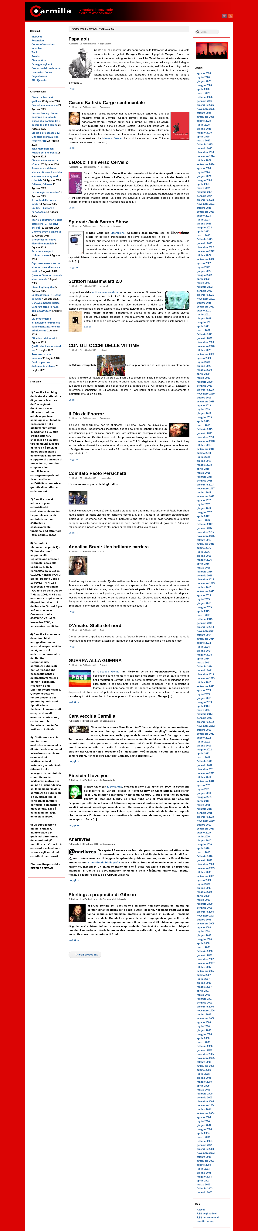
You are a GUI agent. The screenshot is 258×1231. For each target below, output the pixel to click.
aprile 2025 (203, 136)
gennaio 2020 (204, 385)
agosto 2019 (204, 405)
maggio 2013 (204, 702)
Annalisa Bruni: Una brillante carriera (109, 546)
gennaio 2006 (204, 1050)
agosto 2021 (204, 310)
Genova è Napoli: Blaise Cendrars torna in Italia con (45, 306)
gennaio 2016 (204, 575)
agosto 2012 (204, 737)
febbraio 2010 (204, 856)
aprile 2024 (203, 184)
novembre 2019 (206, 393)
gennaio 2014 (204, 670)
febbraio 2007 (204, 998)
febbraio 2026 (204, 97)
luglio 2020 (203, 362)
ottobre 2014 (204, 634)
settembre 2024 (205, 164)
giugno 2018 (204, 460)
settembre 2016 (205, 544)
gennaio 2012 (204, 765)
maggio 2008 (204, 939)
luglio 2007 (203, 979)
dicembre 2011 (205, 769)
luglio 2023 (203, 219)
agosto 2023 (204, 215)
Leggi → (74, 88)
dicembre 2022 (205, 247)
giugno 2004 (204, 1125)
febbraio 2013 (204, 714)
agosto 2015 (204, 595)
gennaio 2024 (204, 196)
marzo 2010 (203, 852)
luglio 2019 (203, 409)
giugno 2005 (204, 1077)
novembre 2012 (206, 725)
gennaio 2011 (204, 812)
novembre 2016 (206, 536)
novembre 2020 (206, 346)
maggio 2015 (204, 607)
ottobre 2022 (204, 255)
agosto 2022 (204, 263)
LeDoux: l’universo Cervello (99, 162)
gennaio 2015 (204, 623)
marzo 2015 (203, 615)
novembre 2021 (206, 298)
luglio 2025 (203, 124)
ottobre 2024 (204, 160)
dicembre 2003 (205, 1149)
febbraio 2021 (204, 334)
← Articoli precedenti (84, 954)
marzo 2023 (203, 235)
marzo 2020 (203, 377)
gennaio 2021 (204, 338)
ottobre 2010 (204, 824)
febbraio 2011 (204, 808)
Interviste (37, 48)
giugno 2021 (204, 318)
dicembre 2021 (205, 294)
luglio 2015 (203, 599)
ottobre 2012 (204, 729)
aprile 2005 (203, 1085)
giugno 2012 (204, 745)
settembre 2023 (205, 211)
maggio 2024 (204, 180)
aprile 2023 (203, 231)
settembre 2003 (205, 1160)
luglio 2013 (203, 694)
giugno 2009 (204, 888)
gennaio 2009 (204, 907)
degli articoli (207, 1213)
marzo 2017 (203, 520)
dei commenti (208, 1217)
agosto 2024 (204, 168)
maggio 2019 (204, 417)
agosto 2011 (204, 785)
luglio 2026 (203, 77)
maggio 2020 (204, 370)
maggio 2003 (204, 1176)
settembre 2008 (205, 923)
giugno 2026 (204, 81)
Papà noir (79, 39)
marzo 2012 (203, 757)
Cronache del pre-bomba (46, 68)
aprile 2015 (203, 611)
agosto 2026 (204, 73)
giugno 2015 (204, 603)
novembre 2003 (206, 1153)
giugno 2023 (204, 223)
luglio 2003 (203, 1168)
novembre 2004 (206, 1105)
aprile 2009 (203, 895)
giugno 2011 (204, 793)
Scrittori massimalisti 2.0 (95, 281)
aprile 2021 (203, 326)
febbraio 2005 (204, 1093)
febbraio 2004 (204, 1141)
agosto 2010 (204, 832)
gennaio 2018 (204, 480)
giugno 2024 (204, 176)
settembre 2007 (205, 971)
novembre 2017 (206, 488)
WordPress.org (205, 1221)
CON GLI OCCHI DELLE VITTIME (104, 345)
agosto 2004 (204, 1117)
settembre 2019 (205, 401)
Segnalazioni (105, 43)
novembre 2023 (206, 203)
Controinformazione (43, 44)
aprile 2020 (203, 373)
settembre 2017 (205, 496)
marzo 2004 (203, 1137)
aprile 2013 (203, 706)
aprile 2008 (203, 943)
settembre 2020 (205, 354)
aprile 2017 (203, 516)
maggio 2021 (204, 322)
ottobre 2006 (204, 1014)
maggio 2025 (204, 132)
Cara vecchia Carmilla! (93, 716)
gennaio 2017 (204, 528)
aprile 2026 (203, 89)
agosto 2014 (204, 642)
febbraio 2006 (204, 1046)
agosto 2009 (204, 880)
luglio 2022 (203, 267)
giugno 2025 (204, 128)
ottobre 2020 (204, 350)
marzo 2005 (203, 1089)
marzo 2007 (203, 994)
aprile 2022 (203, 279)
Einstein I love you (89, 775)
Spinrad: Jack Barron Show (98, 221)
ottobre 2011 (204, 777)
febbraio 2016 (204, 571)
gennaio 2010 (204, 860)
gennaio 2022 (204, 290)
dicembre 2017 (205, 484)
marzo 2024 (203, 188)
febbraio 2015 (204, 619)
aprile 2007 (203, 990)
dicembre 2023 (205, 199)
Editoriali (103, 349)
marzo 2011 (203, 805)
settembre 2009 (205, 876)
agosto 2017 (204, 500)
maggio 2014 (204, 654)
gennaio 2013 (204, 718)
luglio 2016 (203, 551)
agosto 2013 (204, 690)
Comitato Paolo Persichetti (97, 473)
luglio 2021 (203, 314)
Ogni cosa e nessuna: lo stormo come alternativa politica (46, 267)
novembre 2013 (206, 678)
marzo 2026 (203, 93)
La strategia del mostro (45, 192)
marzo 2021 (203, 330)
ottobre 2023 (204, 207)
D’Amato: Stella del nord (95, 625)
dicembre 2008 (205, 911)
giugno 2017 (204, 508)
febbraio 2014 (204, 666)
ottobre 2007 (204, 967)
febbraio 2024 (204, 192)
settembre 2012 (205, 733)
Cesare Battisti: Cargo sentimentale (107, 102)
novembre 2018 (206, 441)
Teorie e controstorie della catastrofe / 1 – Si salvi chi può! (47, 223)
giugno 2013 (204, 698)
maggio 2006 (204, 1034)
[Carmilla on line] (129, 11)
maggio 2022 (204, 275)
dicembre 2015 (205, 579)
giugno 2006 (204, 1030)
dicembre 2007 (205, 959)
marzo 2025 (203, 140)
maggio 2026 (204, 85)
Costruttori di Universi (110, 226)
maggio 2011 (204, 797)
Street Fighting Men (43, 287)
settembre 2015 (205, 591)
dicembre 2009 (205, 864)
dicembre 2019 (205, 389)
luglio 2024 (203, 172)
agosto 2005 (204, 1069)
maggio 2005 (204, 1081)
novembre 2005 (206, 1058)
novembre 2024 (206, 156)
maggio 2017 (204, 512)
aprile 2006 (203, 1038)
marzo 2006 (203, 1042)
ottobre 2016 (204, 540)
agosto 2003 (204, 1164)
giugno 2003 (204, 1172)
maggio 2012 (204, 749)
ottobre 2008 (204, 919)
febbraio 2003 (204, 1188)
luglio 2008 (203, 931)
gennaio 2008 (204, 955)
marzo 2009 (203, 899)
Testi (102, 551)
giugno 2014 (204, 650)
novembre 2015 (206, 583)
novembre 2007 (206, 963)
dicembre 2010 (205, 816)
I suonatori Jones (42, 72)
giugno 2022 (204, 271)
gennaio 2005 (204, 1097)
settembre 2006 (205, 1018)
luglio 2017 (203, 504)
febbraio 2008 (204, 951)
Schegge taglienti (42, 64)
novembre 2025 (206, 109)
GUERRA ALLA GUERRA (95, 660)
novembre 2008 (206, 915)
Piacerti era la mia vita (45, 105)
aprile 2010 (203, 848)
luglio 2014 (203, 646)
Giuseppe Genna (108, 671)
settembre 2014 (205, 638)
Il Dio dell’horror (86, 413)
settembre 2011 (205, 781)
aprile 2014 (203, 658)
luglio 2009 (203, 884)
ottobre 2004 (204, 1109)
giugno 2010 (204, 840)
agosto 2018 (204, 453)
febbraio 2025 (204, 144)
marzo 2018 (203, 472)
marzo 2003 (203, 1184)
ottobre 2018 (204, 445)
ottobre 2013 (204, 682)
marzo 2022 (203, 283)
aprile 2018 (203, 468)
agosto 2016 (204, 547)
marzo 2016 (203, 567)
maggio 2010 (204, 844)
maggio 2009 (204, 892)
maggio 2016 (204, 559)
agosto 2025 (204, 120)
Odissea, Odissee (42, 184)
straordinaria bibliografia (104, 862)
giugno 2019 (204, 413)
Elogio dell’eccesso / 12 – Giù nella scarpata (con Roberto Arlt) (47, 136)
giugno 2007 (204, 982)
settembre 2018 (205, 449)
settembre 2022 (205, 259)
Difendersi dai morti (43, 338)
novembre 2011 (205, 773)
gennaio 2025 (204, 148)
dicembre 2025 (205, 105)
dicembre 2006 (205, 1006)
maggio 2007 (204, 986)
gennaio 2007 (204, 1002)
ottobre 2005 (204, 1062)
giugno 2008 (204, 935)
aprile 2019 (203, 421)
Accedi (201, 1209)
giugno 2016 (204, 555)
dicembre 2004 (205, 1101)
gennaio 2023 (204, 243)
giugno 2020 (204, 366)
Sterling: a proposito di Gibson (102, 894)
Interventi (104, 285)
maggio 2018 (204, 464)
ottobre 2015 (204, 587)
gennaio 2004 (204, 1145)
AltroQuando (39, 80)
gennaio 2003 (204, 1192)
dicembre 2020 (205, 342)
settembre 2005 (205, 1066)
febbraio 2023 (204, 239)
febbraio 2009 (204, 903)
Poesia (35, 56)
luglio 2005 (203, 1073)
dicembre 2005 (205, 1054)
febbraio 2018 (204, 476)
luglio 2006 (203, 1026)
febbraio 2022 (204, 286)
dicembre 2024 (205, 152)
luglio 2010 (203, 836)
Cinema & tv (39, 60)
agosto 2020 (204, 358)
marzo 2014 (203, 662)
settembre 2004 (205, 1113)
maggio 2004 (204, 1129)
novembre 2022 (206, 251)
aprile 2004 (203, 1133)
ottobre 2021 (204, 302)
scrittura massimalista (105, 292)
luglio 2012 (203, 741)
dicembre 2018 (205, 437)
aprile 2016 (203, 563)
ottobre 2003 (204, 1156)
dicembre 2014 (205, 627)
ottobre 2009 (204, 872)
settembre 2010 (205, 828)
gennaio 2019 (204, 433)
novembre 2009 (206, 868)
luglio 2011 (203, 789)
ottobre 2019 (204, 397)
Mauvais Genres (112, 138)
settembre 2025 (205, 116)
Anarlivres (79, 839)
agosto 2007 (204, 975)
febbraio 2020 (204, 381)
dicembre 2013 (205, 674)
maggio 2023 (204, 227)
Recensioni (105, 107)
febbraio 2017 (204, 524)
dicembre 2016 (205, 532)
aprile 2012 (203, 753)
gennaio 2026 (204, 101)
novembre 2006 (206, 1010)
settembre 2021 (205, 306)
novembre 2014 (206, 631)
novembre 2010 (206, 820)
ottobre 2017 (204, 492)
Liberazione (118, 232)
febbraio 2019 (204, 429)
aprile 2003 (203, 1180)
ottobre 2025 (204, 112)
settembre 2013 (205, 686)
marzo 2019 (203, 425)
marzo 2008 (203, 947)
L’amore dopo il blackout (46, 231)
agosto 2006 (204, 1022)
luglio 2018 (203, 457)
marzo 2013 (203, 710)
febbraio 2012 (204, 761)
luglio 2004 (203, 1121)
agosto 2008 (204, 927)
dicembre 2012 (205, 721)
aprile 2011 (203, 801)
